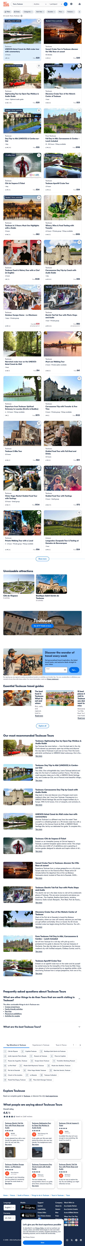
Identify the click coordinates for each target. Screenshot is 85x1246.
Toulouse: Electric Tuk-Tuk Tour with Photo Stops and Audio (14, 1125)
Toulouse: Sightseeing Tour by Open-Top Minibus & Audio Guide (41, 1125)
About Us (58, 1206)
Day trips (8, 1011)
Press (57, 1216)
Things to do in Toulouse (40, 1195)
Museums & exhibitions (13, 1014)
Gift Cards (58, 1219)
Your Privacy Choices (44, 1216)
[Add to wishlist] (39, 21)
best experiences (52, 1096)
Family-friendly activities (14, 1009)
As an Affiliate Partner (71, 1212)
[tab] (16, 1045)
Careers (57, 1209)
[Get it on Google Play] (28, 1207)
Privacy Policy (42, 1212)
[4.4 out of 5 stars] (9, 1116)
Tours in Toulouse (58, 1195)
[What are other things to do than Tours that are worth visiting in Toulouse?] (79, 998)
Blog (56, 1212)
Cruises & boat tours (12, 1007)
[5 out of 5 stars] (15, 1131)
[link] (22, 40)
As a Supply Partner (70, 1206)
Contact (40, 1206)
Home (5, 1195)
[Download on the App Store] (28, 1215)
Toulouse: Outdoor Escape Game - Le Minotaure (14, 1166)
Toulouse (27, 1096)
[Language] (71, 4)
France (12, 1195)
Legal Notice (42, 1209)
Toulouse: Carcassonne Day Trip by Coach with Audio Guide (42, 1167)
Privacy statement (52, 679)
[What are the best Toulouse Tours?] (79, 1027)
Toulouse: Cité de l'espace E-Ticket (69, 1124)
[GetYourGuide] (6, 4)
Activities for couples (12, 1016)
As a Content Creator (71, 1209)
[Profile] (79, 4)
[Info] (21, 16)
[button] (22, 40)
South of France (23, 1195)
